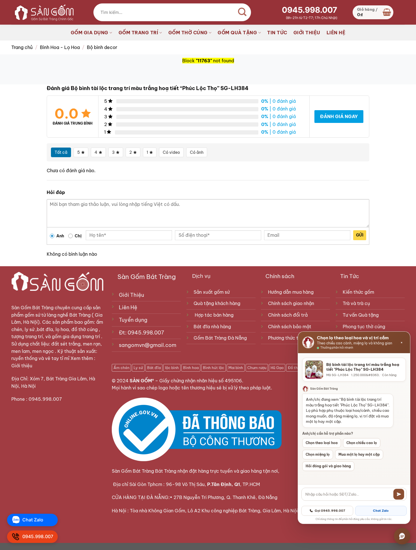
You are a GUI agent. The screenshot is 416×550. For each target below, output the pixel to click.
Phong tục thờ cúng (364, 326)
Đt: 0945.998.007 (141, 332)
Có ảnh (196, 152)
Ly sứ (138, 367)
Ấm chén (121, 367)
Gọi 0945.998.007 (330, 511)
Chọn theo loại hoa (322, 443)
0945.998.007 (309, 10)
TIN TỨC (277, 32)
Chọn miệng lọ (318, 454)
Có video (171, 152)
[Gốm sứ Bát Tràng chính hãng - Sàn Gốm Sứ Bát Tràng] (42, 12)
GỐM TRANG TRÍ (138, 32)
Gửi (359, 235)
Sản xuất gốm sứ (212, 292)
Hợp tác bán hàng (214, 315)
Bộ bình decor (102, 47)
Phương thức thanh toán (294, 338)
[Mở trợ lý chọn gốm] (402, 536)
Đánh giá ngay (339, 116)
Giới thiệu (22, 365)
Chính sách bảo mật (289, 326)
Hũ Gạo (277, 367)
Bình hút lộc (213, 367)
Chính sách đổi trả (288, 315)
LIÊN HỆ (336, 32)
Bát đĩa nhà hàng (212, 326)
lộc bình (172, 367)
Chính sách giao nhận (291, 303)
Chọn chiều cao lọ (361, 443)
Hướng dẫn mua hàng (291, 292)
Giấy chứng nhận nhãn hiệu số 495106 (200, 380)
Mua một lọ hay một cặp (359, 454)
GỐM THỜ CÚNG (188, 32)
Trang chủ (22, 47)
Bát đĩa (154, 367)
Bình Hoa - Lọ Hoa (60, 47)
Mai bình (235, 367)
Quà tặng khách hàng (217, 303)
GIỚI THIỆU (306, 32)
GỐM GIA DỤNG (89, 32)
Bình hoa (191, 367)
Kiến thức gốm (358, 292)
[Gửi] (398, 494)
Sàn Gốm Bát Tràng (32, 307)
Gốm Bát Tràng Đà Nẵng (220, 338)
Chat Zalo (381, 511)
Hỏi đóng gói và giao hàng (328, 466)
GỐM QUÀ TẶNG (237, 32)
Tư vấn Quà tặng (362, 315)
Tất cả (61, 152)
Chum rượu (256, 367)
